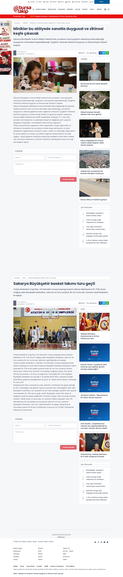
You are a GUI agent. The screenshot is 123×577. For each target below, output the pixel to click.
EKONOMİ (61, 9)
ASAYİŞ (77, 9)
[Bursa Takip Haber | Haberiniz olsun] (22, 9)
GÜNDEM (70, 9)
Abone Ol (81, 53)
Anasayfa (17, 23)
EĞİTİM (99, 9)
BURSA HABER (41, 9)
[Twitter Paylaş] (104, 53)
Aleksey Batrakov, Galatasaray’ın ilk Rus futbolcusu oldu (53, 16)
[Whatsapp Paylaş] (107, 53)
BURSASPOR (52, 9)
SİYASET (85, 9)
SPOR (92, 9)
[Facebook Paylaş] (100, 53)
